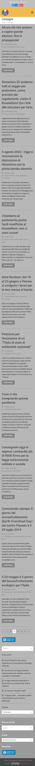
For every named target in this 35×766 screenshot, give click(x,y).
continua (8, 70)
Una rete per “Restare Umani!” (15, 691)
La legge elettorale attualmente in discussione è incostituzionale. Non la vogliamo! (16, 683)
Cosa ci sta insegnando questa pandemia (15, 398)
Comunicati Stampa (19, 536)
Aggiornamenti (9, 175)
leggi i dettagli (25, 763)
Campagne (12, 47)
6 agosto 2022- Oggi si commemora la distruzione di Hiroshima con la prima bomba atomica (17, 160)
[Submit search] (31, 648)
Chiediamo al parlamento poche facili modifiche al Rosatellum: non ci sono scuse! (14, 224)
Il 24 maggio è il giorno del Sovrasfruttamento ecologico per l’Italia (17, 581)
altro (5, 47)
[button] (32, 12)
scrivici (15, 2)
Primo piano (20, 47)
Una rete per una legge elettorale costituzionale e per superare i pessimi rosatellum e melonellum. (16, 673)
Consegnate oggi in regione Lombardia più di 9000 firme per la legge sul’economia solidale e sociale (17, 455)
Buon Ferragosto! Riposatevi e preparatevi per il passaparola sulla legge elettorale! (17, 663)
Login (24, 2)
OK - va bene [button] (15, 763)
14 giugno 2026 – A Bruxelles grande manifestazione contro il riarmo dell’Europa (16, 698)
